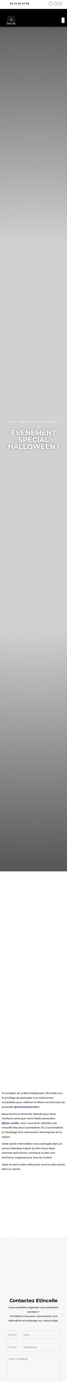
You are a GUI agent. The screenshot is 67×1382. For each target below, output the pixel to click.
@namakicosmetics (26, 1106)
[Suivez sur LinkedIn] (60, 3)
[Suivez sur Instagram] (55, 3)
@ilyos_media (10, 1123)
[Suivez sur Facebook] (50, 3)
